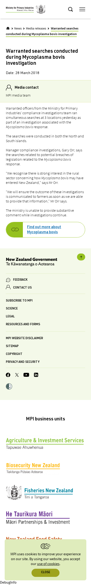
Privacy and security (22, 362)
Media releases (36, 28)
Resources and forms (23, 324)
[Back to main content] (81, 257)
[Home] (8, 28)
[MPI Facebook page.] (8, 376)
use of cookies (48, 564)
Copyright (14, 354)
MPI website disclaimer (24, 338)
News (18, 28)
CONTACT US (22, 287)
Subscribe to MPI (19, 300)
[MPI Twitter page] (17, 375)
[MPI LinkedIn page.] (36, 375)
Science (12, 308)
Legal (10, 316)
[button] (9, 387)
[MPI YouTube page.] (26, 375)
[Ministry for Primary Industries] (26, 10)
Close (45, 572)
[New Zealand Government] (45, 263)
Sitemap (12, 346)
